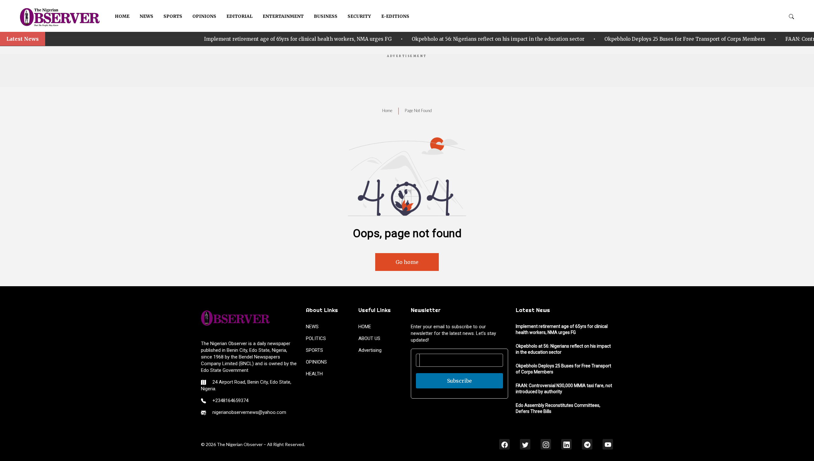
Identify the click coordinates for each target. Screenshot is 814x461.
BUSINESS (325, 16)
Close (728, 444)
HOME (122, 16)
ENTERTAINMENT (283, 16)
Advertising (370, 350)
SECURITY (359, 16)
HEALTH (314, 374)
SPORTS (172, 16)
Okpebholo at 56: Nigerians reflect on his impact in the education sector (413, 39)
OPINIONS (204, 16)
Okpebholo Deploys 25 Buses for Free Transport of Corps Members (599, 39)
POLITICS (316, 338)
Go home (407, 262)
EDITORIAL (239, 16)
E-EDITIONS (395, 16)
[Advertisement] (407, 72)
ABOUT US (369, 338)
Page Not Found (418, 110)
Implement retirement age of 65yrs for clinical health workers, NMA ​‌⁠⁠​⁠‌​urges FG (212, 39)
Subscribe (459, 381)
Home (387, 110)
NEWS (146, 16)
